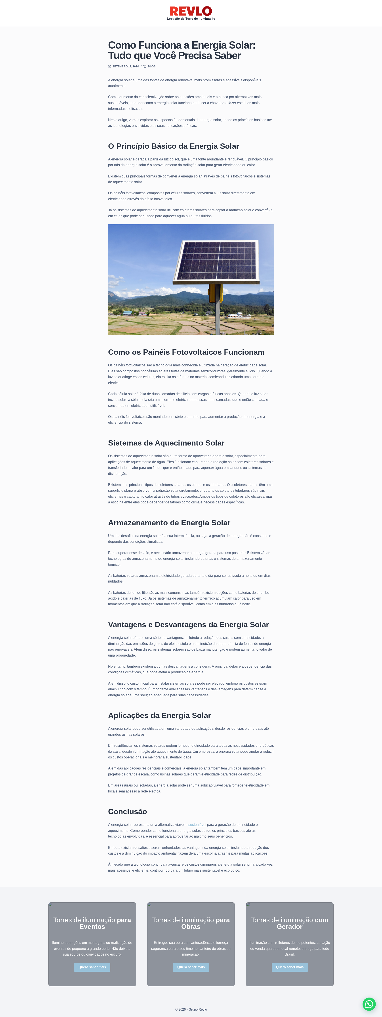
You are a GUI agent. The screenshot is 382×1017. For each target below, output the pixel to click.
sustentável (197, 825)
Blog (151, 66)
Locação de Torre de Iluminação (191, 18)
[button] (369, 1004)
